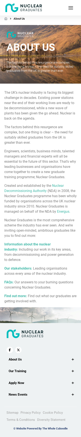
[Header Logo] (23, 7)
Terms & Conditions (20, 420)
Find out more (15, 296)
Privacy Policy (31, 413)
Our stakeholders (17, 268)
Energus (63, 211)
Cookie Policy (53, 413)
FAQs (8, 282)
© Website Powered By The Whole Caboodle (40, 428)
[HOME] (6, 18)
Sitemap (12, 413)
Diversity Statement (51, 420)
